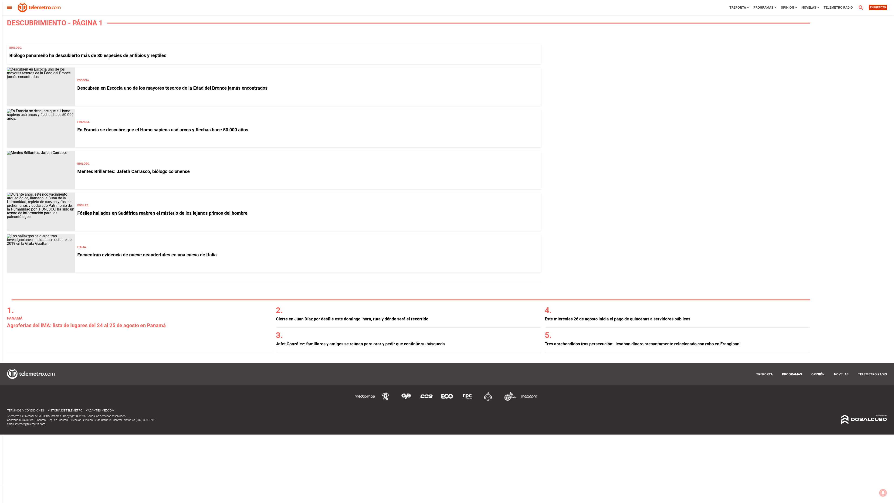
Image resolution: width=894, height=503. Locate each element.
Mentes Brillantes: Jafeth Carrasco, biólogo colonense (133, 171)
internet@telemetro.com (30, 424)
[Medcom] (529, 400)
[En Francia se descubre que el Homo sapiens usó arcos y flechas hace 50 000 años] (41, 128)
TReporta (737, 7)
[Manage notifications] (883, 492)
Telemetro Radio (838, 7)
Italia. (82, 247)
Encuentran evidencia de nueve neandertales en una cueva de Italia (147, 255)
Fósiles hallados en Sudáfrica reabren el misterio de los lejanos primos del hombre (162, 213)
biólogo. (15, 47)
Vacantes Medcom (100, 410)
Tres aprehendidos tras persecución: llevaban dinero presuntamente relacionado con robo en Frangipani (643, 343)
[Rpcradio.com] (467, 400)
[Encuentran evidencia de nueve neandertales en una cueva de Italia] (41, 253)
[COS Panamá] (426, 400)
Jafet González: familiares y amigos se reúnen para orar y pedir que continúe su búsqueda (360, 343)
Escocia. (83, 80)
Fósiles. (83, 205)
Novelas (809, 7)
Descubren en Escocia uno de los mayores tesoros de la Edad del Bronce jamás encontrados (172, 88)
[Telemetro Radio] (508, 400)
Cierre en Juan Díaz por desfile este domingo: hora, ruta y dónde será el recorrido (352, 318)
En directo (878, 7)
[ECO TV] (447, 400)
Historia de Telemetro (64, 410)
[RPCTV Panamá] (385, 400)
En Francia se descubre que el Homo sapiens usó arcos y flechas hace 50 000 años (162, 130)
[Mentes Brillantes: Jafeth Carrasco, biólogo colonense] (41, 170)
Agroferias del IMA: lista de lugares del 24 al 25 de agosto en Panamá (86, 325)
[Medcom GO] (365, 400)
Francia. (83, 122)
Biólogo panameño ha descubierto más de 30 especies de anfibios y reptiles (87, 55)
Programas (763, 7)
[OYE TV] (406, 400)
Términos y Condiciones (25, 410)
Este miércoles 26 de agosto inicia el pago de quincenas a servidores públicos (617, 318)
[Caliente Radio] (488, 400)
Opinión (787, 7)
